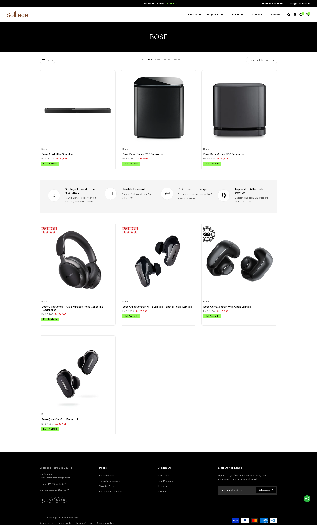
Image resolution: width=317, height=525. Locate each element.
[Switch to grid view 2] (143, 60)
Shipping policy (105, 523)
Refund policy (47, 523)
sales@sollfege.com (299, 3)
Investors (163, 486)
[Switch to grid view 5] (167, 60)
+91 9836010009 (57, 484)
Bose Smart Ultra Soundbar (57, 154)
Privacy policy (65, 523)
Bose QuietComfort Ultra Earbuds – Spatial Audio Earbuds (157, 306)
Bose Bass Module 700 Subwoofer (143, 154)
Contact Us (164, 491)
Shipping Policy (107, 486)
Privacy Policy (106, 475)
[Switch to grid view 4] (158, 60)
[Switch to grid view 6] (177, 60)
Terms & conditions (109, 481)
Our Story (163, 475)
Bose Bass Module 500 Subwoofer (224, 154)
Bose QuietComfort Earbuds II (59, 419)
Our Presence (165, 481)
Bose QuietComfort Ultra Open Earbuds (227, 306)
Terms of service (85, 523)
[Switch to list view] (137, 60)
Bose (44, 149)
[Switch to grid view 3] (150, 60)
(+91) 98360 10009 (272, 3)
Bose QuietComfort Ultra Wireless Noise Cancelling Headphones (72, 308)
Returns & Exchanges (110, 491)
